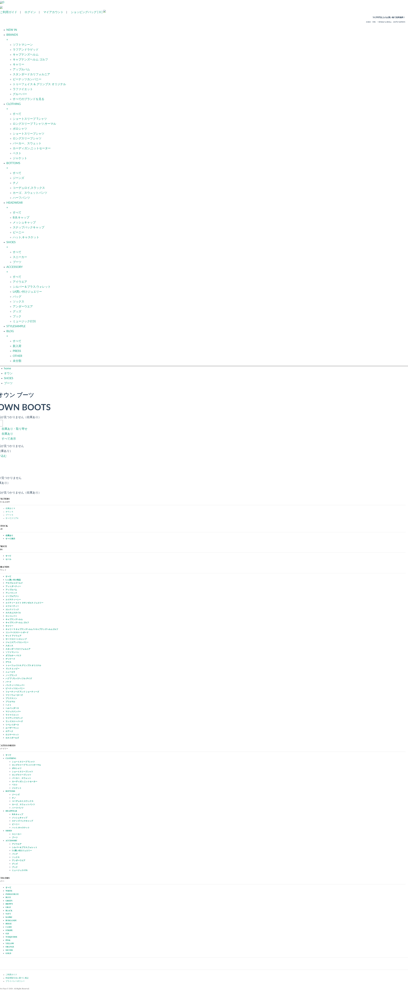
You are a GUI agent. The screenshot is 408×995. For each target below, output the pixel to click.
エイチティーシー (13, 599)
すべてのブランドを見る (28, 99)
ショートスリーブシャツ (28, 133)
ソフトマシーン (23, 44)
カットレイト (11, 616)
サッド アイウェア (13, 635)
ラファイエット (23, 89)
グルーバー (20, 94)
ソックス (18, 301)
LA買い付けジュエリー (27, 291)
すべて (17, 114)
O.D (7, 933)
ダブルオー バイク (13, 655)
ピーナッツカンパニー (27, 79)
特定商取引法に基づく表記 (17, 978)
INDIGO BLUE (12, 894)
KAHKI (9, 917)
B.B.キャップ (21, 217)
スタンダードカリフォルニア (31, 74)
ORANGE (10, 946)
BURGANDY (11, 920)
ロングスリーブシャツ (27, 138)
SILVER (9, 950)
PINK (8, 940)
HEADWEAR (11, 811)
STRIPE (9, 930)
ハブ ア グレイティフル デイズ (19, 678)
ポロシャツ (20, 128)
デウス (8, 662)
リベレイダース (12, 724)
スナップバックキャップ (28, 227)
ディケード (10, 658)
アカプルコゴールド (14, 583)
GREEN (9, 900)
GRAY (8, 907)
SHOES (8, 378)
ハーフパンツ (21, 197)
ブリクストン (11, 698)
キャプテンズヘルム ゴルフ (30, 59)
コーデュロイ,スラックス (29, 188)
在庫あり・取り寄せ (14, 428)
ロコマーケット (12, 734)
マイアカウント (53, 12)
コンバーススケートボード (17, 632)
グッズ (17, 311)
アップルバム (21, 69)
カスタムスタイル (13, 612)
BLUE (8, 897)
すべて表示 (9, 438)
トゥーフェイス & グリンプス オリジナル (39, 84)
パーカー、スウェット (27, 143)
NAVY (8, 913)
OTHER (17, 356)
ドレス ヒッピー (12, 668)
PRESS (17, 351)
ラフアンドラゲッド (26, 49)
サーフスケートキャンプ (16, 639)
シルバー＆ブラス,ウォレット (32, 286)
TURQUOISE (11, 937)
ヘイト (8, 705)
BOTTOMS (10, 791)
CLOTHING (11, 758)
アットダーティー (13, 586)
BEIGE (9, 923)
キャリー (18, 64)
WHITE (9, 890)
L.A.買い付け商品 (13, 579)
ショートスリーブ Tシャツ (30, 119)
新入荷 (17, 346)
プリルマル (10, 701)
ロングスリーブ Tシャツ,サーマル (34, 123)
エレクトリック (12, 609)
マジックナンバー (13, 711)
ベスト (17, 153)
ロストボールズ (12, 737)
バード (8, 681)
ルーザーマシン (12, 727)
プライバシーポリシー (15, 981)
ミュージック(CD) (24, 321)
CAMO (9, 927)
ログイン (30, 12)
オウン (8, 373)
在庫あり (7, 433)
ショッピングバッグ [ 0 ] (86, 12)
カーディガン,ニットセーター (32, 148)
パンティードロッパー (15, 685)
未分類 (17, 361)
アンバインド (11, 592)
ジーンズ (18, 178)
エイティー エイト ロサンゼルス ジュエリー (24, 602)
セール (8, 559)
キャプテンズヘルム (26, 54)
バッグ (17, 296)
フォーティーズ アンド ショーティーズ (22, 691)
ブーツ (17, 262)
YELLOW (10, 943)
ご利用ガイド (8, 12)
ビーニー (18, 232)
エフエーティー (12, 606)
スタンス (9, 645)
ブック (17, 316)
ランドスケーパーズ (14, 721)
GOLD (8, 953)
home (7, 368)
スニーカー (20, 257)
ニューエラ (10, 672)
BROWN (9, 904)
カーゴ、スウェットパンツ (30, 193)
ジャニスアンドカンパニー (17, 642)
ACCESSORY (11, 840)
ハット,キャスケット (26, 237)
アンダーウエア (23, 306)
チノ (15, 183)
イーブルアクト (12, 596)
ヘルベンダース (12, 708)
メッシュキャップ (24, 222)
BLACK (9, 910)
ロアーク (9, 731)
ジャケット (20, 158)
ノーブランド (11, 675)
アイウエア (20, 281)
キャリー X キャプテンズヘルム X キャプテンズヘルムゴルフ (32, 629)
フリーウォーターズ (14, 695)
